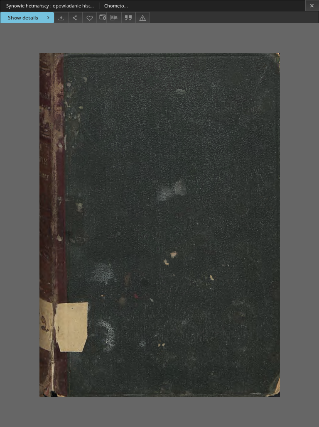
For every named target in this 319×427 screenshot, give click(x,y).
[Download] (61, 17)
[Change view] (102, 17)
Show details (23, 17)
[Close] (312, 5)
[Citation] (128, 17)
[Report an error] (142, 17)
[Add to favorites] (90, 17)
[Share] (75, 17)
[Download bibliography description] (114, 18)
